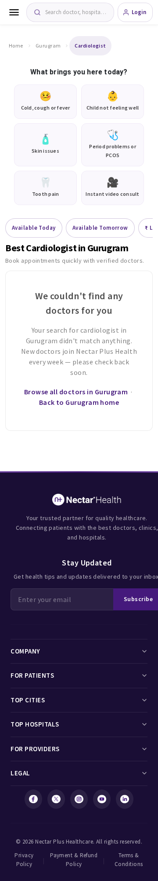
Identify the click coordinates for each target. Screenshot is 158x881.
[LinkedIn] (124, 799)
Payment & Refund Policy (73, 860)
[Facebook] (33, 799)
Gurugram (48, 45)
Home (16, 45)
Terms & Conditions (129, 860)
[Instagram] (79, 799)
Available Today (34, 227)
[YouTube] (102, 799)
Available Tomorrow (100, 227)
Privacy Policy (23, 860)
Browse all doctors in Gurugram (76, 391)
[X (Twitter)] (56, 799)
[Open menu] (14, 12)
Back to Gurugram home (79, 402)
